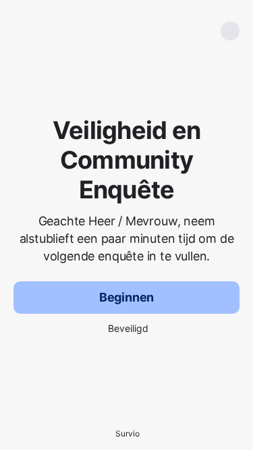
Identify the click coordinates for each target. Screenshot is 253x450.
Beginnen (126, 297)
